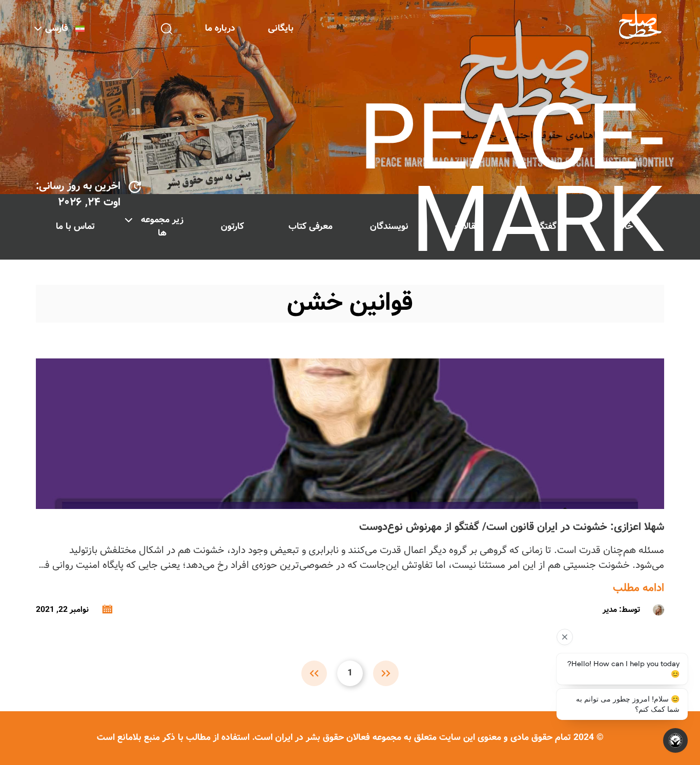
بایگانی (281, 28)
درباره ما (220, 28)
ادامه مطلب (638, 588)
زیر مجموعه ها (162, 226)
